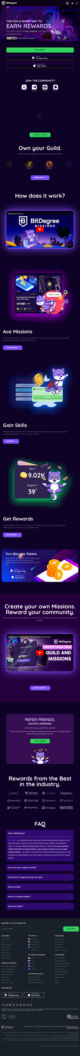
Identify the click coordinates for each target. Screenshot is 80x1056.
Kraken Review (59, 942)
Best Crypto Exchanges (8, 966)
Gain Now (10, 441)
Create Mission (39, 688)
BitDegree (12, 840)
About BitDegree (60, 958)
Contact (57, 982)
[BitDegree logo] (7, 1027)
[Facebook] (13, 1004)
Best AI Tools (5, 977)
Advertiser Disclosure (72, 1046)
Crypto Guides (5, 947)
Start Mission (12, 347)
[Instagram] (24, 1004)
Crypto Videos (5, 953)
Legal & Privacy (51, 1046)
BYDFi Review (59, 947)
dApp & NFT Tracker (7, 982)
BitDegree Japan (60, 977)
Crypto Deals (5, 955)
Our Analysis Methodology (62, 963)
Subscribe (71, 929)
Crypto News (5, 950)
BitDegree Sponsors (61, 974)
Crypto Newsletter (6, 944)
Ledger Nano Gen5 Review (36, 982)
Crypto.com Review (60, 950)
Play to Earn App (6, 958)
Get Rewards (11, 535)
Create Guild (39, 177)
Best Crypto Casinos (7, 974)
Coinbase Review (60, 939)
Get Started (40, 50)
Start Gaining (40, 741)
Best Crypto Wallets (7, 972)
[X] (3, 1004)
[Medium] (20, 1004)
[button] (72, 3)
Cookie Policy (61, 1046)
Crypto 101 (4, 942)
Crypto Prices (5, 980)
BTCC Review (59, 944)
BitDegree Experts (60, 961)
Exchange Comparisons (8, 969)
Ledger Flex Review (34, 977)
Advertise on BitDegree (62, 972)
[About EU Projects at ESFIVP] (9, 1016)
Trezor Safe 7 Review (34, 980)
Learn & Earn (5, 939)
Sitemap (43, 1046)
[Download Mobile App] (67, 3)
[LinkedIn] (17, 1004)
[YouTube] (10, 1004)
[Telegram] (6, 1004)
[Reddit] (27, 1004)
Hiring (56, 980)
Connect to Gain (40, 135)
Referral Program (60, 969)
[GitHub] (31, 1004)
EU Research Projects (61, 966)
